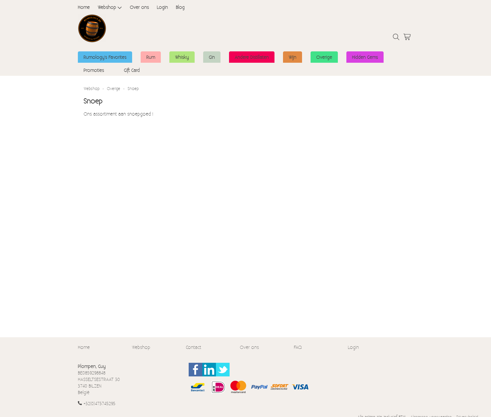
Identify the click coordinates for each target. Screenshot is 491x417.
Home (84, 7)
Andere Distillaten (252, 57)
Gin (212, 57)
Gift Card (132, 70)
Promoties (94, 70)
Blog (180, 7)
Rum (150, 57)
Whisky (182, 57)
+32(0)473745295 (99, 403)
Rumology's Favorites (105, 57)
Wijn (292, 57)
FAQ (298, 347)
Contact (193, 347)
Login (162, 7)
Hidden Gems (365, 57)
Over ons (139, 7)
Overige (324, 57)
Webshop (107, 7)
